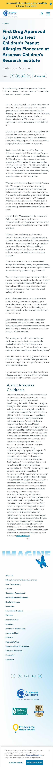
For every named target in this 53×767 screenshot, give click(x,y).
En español (10, 655)
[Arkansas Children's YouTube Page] (40, 676)
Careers (9, 589)
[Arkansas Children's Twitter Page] (20, 676)
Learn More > (31, 6)
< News (5, 23)
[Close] (49, 750)
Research (9, 637)
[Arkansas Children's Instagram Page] (26, 676)
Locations (9, 624)
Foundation (10, 606)
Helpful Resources (13, 602)
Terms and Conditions (34, 755)
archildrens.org (23, 535)
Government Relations (14, 611)
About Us (9, 575)
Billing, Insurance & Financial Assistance (21, 580)
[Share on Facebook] (12, 76)
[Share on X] (18, 76)
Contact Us (10, 659)
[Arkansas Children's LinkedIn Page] (33, 676)
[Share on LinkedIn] (23, 76)
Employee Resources (14, 651)
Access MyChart (12, 633)
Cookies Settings (16, 762)
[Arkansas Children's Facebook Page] (13, 676)
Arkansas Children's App (15, 628)
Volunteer (9, 615)
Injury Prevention (12, 620)
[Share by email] (29, 76)
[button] (51, 3)
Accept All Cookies (34, 762)
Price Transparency (13, 584)
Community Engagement (15, 593)
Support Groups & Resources (17, 646)
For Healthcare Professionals (17, 597)
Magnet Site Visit (12, 642)
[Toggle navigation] (48, 13)
